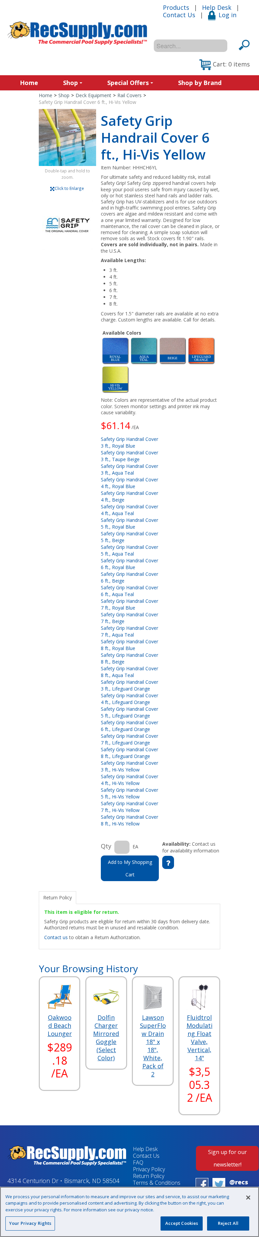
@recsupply (238, 1186)
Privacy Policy (149, 1169)
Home (29, 83)
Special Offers (128, 83)
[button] (225, 65)
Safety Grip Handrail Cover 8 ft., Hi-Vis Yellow (129, 820)
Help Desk (216, 7)
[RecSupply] (77, 33)
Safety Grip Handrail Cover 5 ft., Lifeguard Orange (129, 712)
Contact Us (179, 15)
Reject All (228, 1223)
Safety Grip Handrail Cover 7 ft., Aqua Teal (129, 631)
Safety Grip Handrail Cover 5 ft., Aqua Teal (129, 550)
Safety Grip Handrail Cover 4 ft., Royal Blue (129, 482)
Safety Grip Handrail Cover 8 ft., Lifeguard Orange (129, 752)
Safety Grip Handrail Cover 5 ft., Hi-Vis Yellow (129, 793)
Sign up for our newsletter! (227, 1158)
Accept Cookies (181, 1223)
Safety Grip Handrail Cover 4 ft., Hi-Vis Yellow (129, 779)
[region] (129, 1212)
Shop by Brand (200, 83)
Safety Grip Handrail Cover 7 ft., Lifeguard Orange (129, 739)
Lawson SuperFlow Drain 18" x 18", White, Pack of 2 (153, 1045)
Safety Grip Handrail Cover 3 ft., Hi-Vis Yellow (129, 766)
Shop (70, 83)
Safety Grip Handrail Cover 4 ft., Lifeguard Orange (129, 698)
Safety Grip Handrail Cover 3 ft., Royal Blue (129, 442)
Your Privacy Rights (30, 1223)
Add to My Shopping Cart (130, 868)
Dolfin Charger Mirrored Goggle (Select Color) (106, 1037)
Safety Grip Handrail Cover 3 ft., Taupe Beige (129, 455)
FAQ (138, 1162)
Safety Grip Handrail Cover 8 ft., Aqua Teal (129, 671)
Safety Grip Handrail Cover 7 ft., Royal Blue (129, 604)
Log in (227, 15)
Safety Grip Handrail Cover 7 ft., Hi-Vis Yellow (129, 806)
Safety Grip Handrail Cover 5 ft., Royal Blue (129, 523)
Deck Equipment (93, 95)
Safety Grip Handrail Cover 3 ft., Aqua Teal (129, 469)
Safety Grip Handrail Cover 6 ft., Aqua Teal (129, 590)
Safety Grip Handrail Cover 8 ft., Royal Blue (129, 644)
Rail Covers (129, 95)
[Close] (248, 1197)
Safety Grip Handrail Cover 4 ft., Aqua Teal (129, 509)
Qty (106, 846)
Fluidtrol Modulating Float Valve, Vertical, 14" (199, 1037)
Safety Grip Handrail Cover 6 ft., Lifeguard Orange (129, 725)
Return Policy (148, 1176)
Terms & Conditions (156, 1182)
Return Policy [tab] (57, 897)
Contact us (56, 937)
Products (176, 7)
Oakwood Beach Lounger (60, 1025)
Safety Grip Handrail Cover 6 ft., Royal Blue (129, 563)
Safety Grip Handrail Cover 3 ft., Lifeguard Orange (129, 685)
